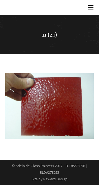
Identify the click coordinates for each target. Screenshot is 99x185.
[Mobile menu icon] (90, 7)
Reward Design (55, 179)
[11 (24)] (49, 106)
